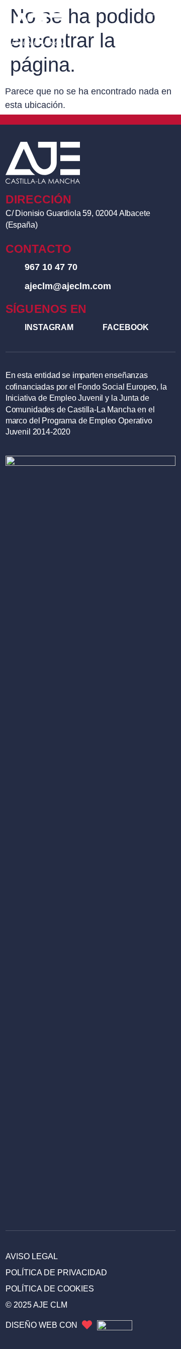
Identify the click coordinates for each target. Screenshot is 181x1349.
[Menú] (158, 29)
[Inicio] (37, 29)
